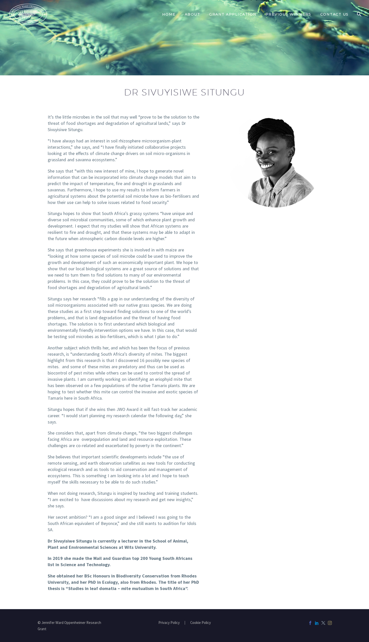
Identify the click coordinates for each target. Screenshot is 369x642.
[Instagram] (330, 623)
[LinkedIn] (317, 623)
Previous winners (288, 14)
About (192, 14)
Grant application (233, 14)
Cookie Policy (200, 623)
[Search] (359, 14)
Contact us (334, 14)
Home (169, 14)
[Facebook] (310, 623)
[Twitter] (323, 623)
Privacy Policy (169, 623)
